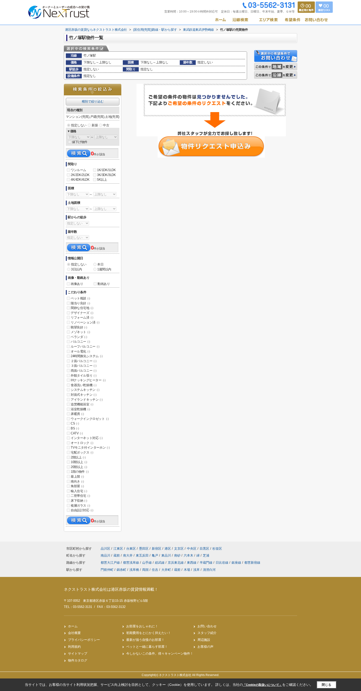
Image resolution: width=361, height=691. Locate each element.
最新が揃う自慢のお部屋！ (145, 640)
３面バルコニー (83, 366)
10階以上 (79, 462)
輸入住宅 (79, 491)
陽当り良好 (80, 303)
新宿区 (156, 548)
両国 (145, 570)
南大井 (128, 555)
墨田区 (144, 548)
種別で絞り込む (92, 101)
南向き (77, 481)
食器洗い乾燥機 (83, 385)
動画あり (103, 284)
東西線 (192, 562)
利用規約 (74, 646)
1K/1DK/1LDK (106, 170)
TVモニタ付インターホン (90, 447)
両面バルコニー (83, 370)
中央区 (191, 548)
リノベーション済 (85, 322)
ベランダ (79, 337)
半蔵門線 (206, 562)
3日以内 (76, 269)
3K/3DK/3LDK (106, 175)
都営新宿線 (252, 562)
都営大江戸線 (111, 562)
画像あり (77, 284)
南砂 (177, 555)
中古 (106, 125)
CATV (77, 433)
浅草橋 (134, 570)
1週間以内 (104, 269)
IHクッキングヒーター (88, 380)
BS (75, 428)
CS (75, 423)
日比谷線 (222, 562)
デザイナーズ (82, 313)
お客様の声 (205, 646)
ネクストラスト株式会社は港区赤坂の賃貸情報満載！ (111, 589)
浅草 (196, 570)
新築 (95, 125)
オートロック (82, 443)
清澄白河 (209, 570)
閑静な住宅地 (82, 308)
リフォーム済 (82, 317)
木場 (187, 570)
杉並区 (217, 548)
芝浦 (206, 555)
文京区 (179, 548)
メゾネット (80, 332)
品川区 (105, 548)
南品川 (106, 555)
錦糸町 (121, 570)
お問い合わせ (207, 626)
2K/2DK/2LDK (80, 175)
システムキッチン (85, 390)
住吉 (155, 570)
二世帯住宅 (80, 496)
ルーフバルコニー (85, 346)
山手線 (147, 562)
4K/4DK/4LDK (80, 179)
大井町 (166, 570)
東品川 (166, 555)
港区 (168, 548)
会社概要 (74, 633)
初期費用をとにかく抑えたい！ (148, 633)
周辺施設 (203, 640)
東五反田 (143, 555)
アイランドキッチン (86, 399)
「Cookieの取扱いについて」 (262, 685)
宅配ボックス (82, 452)
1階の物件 (80, 471)
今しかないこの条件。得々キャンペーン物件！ (159, 653)
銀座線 (237, 562)
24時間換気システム (87, 356)
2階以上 (78, 457)
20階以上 (79, 467)
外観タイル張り (83, 375)
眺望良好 (79, 327)
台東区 (131, 548)
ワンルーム (78, 170)
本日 (100, 264)
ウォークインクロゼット (90, 419)
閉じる (326, 685)
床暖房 (77, 414)
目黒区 (204, 548)
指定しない (78, 125)
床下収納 (79, 500)
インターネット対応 (86, 438)
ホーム (73, 626)
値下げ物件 (79, 142)
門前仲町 (107, 570)
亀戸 (155, 555)
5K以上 (102, 179)
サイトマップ (77, 653)
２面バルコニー (83, 361)
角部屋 (77, 486)
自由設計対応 (82, 510)
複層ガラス (80, 505)
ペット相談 (80, 298)
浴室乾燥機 (80, 409)
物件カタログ (77, 660)
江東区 (118, 548)
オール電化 (80, 351)
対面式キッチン (83, 395)
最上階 (77, 476)
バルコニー (80, 341)
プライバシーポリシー (84, 640)
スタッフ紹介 (207, 633)
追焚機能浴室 (82, 404)
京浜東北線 (176, 562)
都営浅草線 (131, 562)
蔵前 (117, 555)
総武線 (160, 562)
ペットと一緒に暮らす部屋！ (147, 646)
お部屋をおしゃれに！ (142, 626)
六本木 (189, 555)
